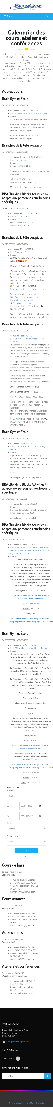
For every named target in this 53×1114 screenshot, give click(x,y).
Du (8, 806)
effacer (27, 857)
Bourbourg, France (23, 252)
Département (12, 836)
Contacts (40, 1103)
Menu (10, 16)
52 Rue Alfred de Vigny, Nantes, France (31, 648)
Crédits (30, 1103)
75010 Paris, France (23, 216)
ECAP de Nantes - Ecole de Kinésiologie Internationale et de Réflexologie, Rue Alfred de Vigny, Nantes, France (29, 550)
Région (10, 823)
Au (8, 816)
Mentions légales (16, 1103)
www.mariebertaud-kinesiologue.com (27, 289)
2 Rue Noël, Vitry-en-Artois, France (29, 339)
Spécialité (11, 790)
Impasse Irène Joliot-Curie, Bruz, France (31, 113)
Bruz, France (20, 160)
